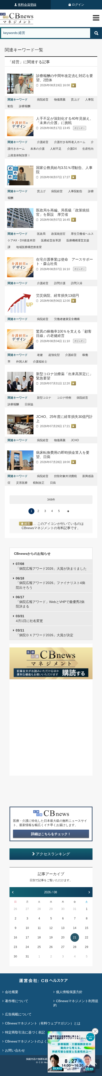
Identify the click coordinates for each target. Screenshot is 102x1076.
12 (51, 928)
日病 (53, 482)
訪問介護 (59, 283)
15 (86, 928)
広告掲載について (18, 1014)
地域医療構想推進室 (29, 247)
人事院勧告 (75, 191)
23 (15, 947)
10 (27, 928)
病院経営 (42, 99)
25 (39, 947)
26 (15, 909)
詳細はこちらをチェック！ (51, 834)
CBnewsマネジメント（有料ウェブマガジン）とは (42, 1023)
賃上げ (75, 99)
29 (51, 909)
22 (86, 937)
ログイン (78, 4)
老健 (40, 355)
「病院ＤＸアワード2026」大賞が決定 (44, 632)
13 (63, 928)
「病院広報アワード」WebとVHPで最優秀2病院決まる (50, 601)
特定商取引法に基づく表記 (25, 1032)
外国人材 (22, 361)
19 (51, 937)
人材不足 (55, 148)
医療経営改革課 (51, 240)
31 (74, 909)
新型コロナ (44, 397)
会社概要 (11, 992)
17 (27, 937)
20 (63, 937)
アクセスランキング (53, 854)
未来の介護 (37, 148)
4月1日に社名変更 (29, 618)
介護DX (72, 148)
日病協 (29, 404)
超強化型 (54, 355)
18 (39, 937)
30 (63, 909)
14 (74, 928)
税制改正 (38, 482)
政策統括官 (58, 233)
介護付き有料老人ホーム (69, 142)
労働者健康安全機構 (67, 319)
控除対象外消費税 (65, 476)
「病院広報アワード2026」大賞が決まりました (51, 566)
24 (27, 947)
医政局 (41, 233)
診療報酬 (24, 106)
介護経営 (42, 142)
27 (27, 909)
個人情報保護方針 (69, 992)
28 (39, 909)
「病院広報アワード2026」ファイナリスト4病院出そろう (50, 582)
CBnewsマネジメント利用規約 (75, 1003)
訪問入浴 (76, 283)
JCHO (75, 440)
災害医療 (22, 482)
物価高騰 (59, 99)
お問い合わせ (15, 1050)
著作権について (16, 1001)
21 (74, 937)
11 (39, 928)
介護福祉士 (40, 361)
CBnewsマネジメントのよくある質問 (32, 1041)
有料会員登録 (27, 4)
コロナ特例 (64, 397)
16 (15, 937)
